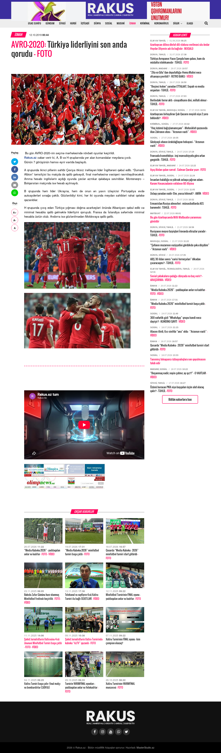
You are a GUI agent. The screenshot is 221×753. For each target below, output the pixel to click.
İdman (18, 34)
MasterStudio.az (145, 747)
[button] (14, 161)
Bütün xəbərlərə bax (180, 399)
